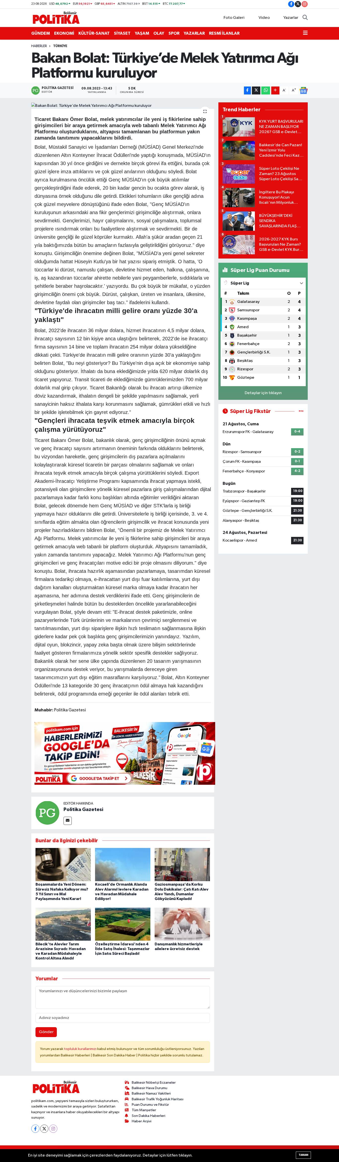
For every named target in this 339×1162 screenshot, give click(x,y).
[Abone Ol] (303, 90)
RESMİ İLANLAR (224, 33)
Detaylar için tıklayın (263, 393)
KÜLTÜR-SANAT (94, 33)
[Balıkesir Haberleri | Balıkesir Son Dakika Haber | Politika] (56, 17)
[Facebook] (35, 1129)
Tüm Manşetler (144, 1110)
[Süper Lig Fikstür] (301, 411)
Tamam (303, 1155)
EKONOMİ (64, 33)
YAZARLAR (194, 33)
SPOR (174, 33)
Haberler (39, 46)
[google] (124, 753)
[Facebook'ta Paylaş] (247, 91)
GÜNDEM (40, 33)
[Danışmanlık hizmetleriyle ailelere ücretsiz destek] (182, 924)
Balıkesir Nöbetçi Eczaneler (154, 1082)
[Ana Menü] (305, 33)
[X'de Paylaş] (256, 91)
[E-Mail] (68, 821)
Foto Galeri (234, 18)
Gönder (46, 1032)
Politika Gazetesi (83, 809)
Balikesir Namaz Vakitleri (151, 1093)
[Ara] (305, 18)
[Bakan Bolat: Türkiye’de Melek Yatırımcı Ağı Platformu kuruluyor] (122, 105)
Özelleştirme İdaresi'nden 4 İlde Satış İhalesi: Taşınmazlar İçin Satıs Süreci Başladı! (122, 949)
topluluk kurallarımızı (80, 1049)
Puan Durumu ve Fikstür (150, 1104)
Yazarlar (290, 18)
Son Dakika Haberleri (148, 1116)
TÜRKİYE (60, 46)
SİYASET (122, 33)
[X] (44, 1129)
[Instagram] (53, 1129)
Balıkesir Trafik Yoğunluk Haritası (157, 1099)
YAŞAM (142, 33)
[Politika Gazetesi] (47, 813)
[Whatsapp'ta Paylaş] (265, 91)
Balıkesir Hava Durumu (149, 1088)
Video (264, 18)
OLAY (158, 33)
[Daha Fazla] (275, 91)
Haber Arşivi (141, 1121)
